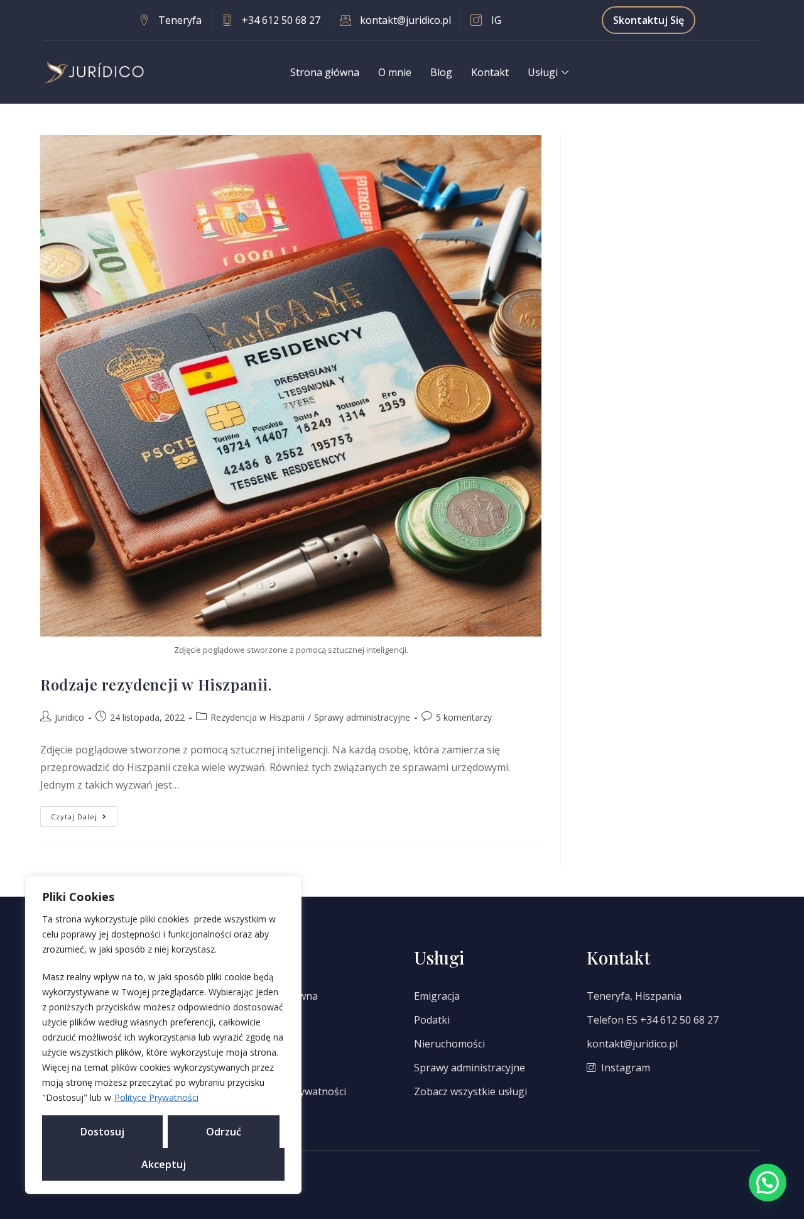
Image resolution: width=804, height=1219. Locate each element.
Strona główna (324, 72)
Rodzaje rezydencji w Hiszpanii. (156, 684)
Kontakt (490, 72)
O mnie (394, 72)
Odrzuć (223, 1132)
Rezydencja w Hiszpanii (257, 717)
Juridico (69, 717)
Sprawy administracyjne (362, 717)
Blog (441, 72)
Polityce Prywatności (156, 1097)
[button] (767, 1182)
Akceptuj (163, 1164)
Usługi (543, 72)
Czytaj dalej (84, 813)
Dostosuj (102, 1132)
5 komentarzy (464, 717)
